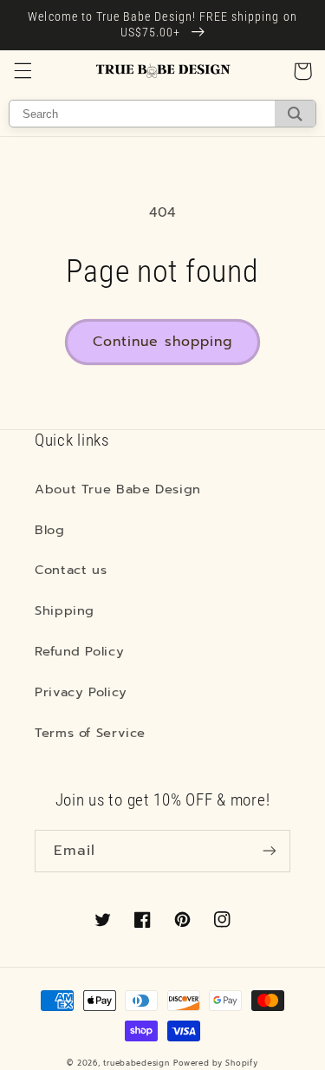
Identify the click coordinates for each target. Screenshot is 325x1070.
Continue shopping (163, 341)
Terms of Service (90, 732)
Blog (50, 529)
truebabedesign (136, 1063)
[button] (22, 71)
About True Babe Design (118, 489)
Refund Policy (79, 651)
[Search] (295, 114)
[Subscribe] (269, 851)
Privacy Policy (81, 691)
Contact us (71, 569)
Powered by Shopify (215, 1063)
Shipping (64, 610)
